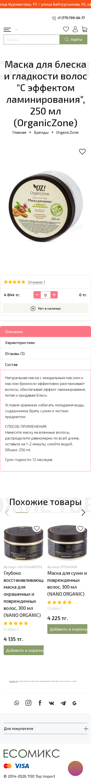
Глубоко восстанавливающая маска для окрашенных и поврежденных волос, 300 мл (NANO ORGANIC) (26, 594)
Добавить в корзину (25, 650)
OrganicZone (67, 132)
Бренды (41, 132)
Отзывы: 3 (11, 629)
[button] (7, 512)
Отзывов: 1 (36, 282)
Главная (19, 132)
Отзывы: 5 (54, 608)
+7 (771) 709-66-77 (71, 18)
